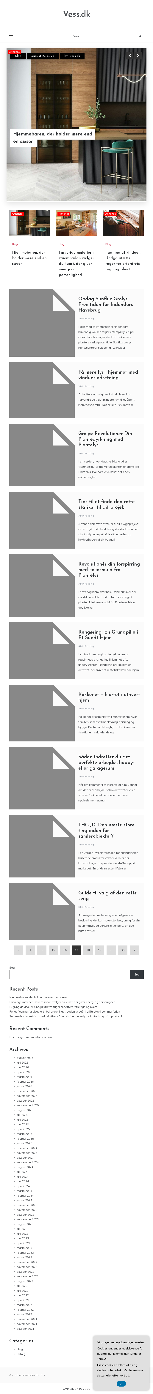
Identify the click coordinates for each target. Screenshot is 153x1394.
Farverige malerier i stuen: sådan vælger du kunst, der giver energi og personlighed (50, 134)
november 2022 (27, 1216)
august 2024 (25, 1116)
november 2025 (27, 1044)
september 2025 (28, 1054)
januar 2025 (24, 1092)
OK (121, 1383)
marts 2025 (24, 1082)
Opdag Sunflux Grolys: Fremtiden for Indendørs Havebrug (105, 253)
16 (65, 899)
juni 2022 (22, 1239)
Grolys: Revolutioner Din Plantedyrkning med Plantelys (105, 388)
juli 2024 (22, 1121)
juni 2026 (22, 1011)
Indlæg (21, 1303)
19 (99, 899)
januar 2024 (24, 1149)
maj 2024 (23, 1130)
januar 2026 (24, 1035)
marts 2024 (24, 1140)
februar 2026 (25, 1030)
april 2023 (23, 1192)
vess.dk (73, 56)
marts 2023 (24, 1197)
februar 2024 (25, 1144)
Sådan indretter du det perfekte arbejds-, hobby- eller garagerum (106, 711)
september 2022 (28, 1225)
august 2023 (25, 1173)
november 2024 (27, 1101)
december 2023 (27, 1154)
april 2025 (23, 1078)
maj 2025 (23, 1073)
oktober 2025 (25, 1049)
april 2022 (23, 1249)
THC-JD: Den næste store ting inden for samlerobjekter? (106, 779)
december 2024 (27, 1097)
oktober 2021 (25, 1277)
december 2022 (27, 1211)
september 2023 (28, 1168)
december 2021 (27, 1268)
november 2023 (27, 1159)
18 (88, 899)
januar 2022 (24, 1263)
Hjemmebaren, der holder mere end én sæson (29, 207)
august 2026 (25, 1006)
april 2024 (23, 1135)
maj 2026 (23, 1016)
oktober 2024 (25, 1106)
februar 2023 (25, 1201)
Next (138, 55)
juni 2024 (22, 1125)
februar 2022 (25, 1258)
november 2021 (27, 1273)
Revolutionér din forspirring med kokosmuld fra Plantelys (109, 519)
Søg (12, 916)
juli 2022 (22, 1235)
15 (53, 899)
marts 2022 (24, 1254)
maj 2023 (23, 1187)
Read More (131, 134)
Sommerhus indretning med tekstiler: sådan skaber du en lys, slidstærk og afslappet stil (65, 965)
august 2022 (25, 1230)
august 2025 (25, 1059)
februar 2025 (25, 1087)
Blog (18, 56)
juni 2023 (22, 1182)
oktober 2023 (25, 1163)
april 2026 (23, 1021)
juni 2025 (22, 1068)
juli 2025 (22, 1063)
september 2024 (28, 1111)
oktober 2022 (25, 1220)
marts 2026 (24, 1025)
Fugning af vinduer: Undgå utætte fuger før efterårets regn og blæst (53, 955)
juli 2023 (22, 1178)
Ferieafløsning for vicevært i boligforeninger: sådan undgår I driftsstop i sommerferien (64, 960)
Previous (129, 55)
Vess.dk (76, 14)
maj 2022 (23, 1244)
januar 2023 (24, 1206)
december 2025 (27, 1040)
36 (122, 899)
